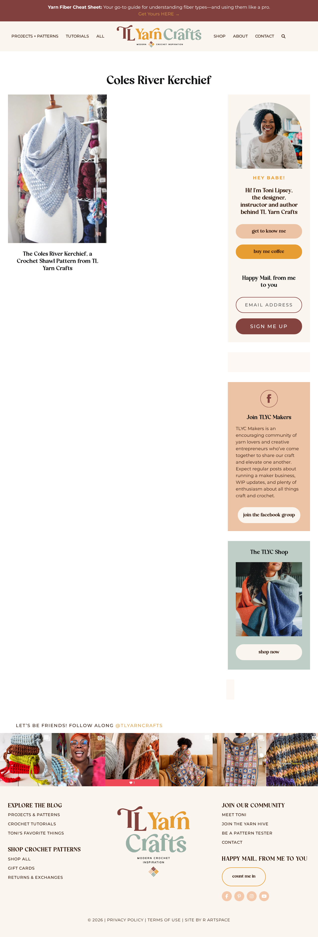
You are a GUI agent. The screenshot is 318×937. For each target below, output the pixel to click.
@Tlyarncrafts (139, 725)
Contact (232, 842)
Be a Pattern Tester (247, 833)
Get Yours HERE (156, 14)
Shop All (19, 859)
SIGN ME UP (269, 326)
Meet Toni (234, 814)
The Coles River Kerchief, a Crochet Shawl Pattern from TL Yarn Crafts (57, 261)
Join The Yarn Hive (245, 824)
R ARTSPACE (216, 920)
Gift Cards (21, 868)
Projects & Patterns (34, 814)
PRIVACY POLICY (125, 920)
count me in (243, 876)
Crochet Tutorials (32, 824)
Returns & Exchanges (35, 877)
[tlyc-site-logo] (159, 27)
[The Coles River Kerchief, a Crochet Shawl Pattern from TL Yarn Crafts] (57, 169)
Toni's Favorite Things (36, 833)
